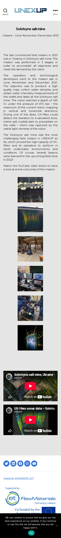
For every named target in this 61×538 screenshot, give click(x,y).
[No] (56, 525)
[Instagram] (27, 463)
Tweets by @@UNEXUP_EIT (18, 478)
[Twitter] (6, 463)
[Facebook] (20, 463)
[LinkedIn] (13, 463)
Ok (31, 533)
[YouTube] (34, 463)
